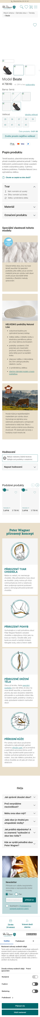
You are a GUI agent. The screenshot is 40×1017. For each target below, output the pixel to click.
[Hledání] (22, 7)
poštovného (30, 85)
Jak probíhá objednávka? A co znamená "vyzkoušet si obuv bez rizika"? (17, 832)
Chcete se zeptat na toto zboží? (18, 177)
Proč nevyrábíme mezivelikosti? (12, 805)
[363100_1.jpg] (20, 40)
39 (33, 119)
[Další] (37, 485)
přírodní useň (17, 748)
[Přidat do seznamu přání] (35, 24)
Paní (11, 894)
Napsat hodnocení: (13, 467)
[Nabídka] (36, 7)
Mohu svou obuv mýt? (15, 813)
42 (19, 125)
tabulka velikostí (31, 114)
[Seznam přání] (26, 7)
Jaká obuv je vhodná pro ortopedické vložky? (16, 821)
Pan (20, 894)
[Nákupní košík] (31, 7)
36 (12, 119)
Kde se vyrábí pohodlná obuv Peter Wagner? (18, 844)
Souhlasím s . (20, 907)
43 (26, 125)
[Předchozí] (32, 485)
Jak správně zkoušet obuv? (17, 797)
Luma (6, 510)
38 (26, 119)
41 (12, 125)
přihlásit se (29, 900)
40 (5, 125)
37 (19, 119)
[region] (20, 48)
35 (5, 119)
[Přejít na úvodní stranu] (10, 7)
